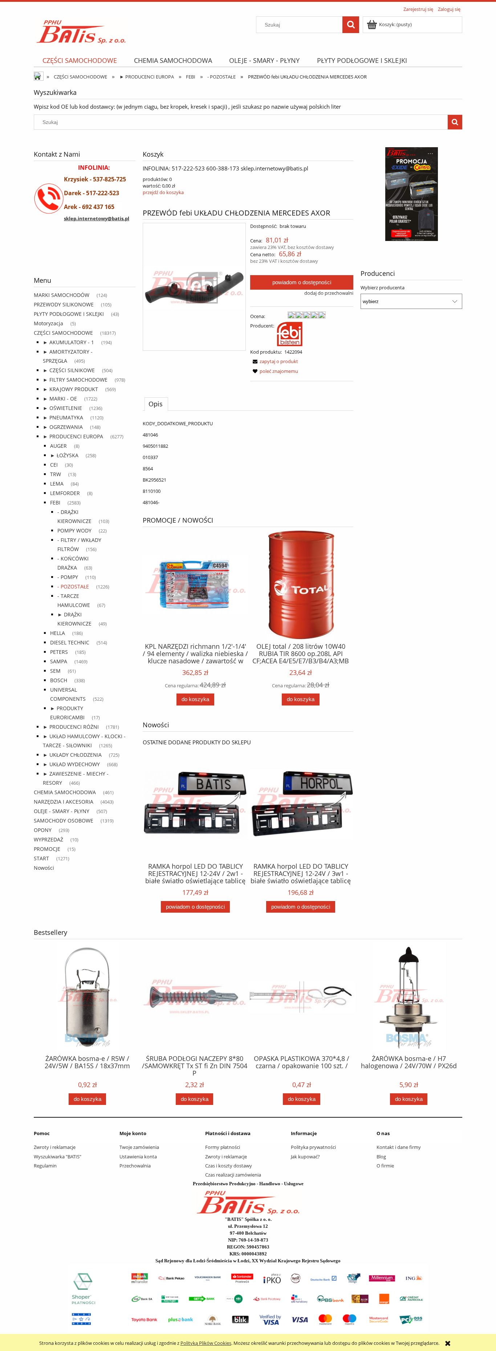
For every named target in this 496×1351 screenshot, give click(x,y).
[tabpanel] (248, 463)
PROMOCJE (47, 848)
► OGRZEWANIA (63, 426)
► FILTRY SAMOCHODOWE (75, 379)
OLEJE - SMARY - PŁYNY (61, 811)
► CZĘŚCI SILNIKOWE (69, 370)
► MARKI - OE (60, 398)
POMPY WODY (74, 530)
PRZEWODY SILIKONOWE (64, 304)
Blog (381, 1156)
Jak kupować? (305, 1156)
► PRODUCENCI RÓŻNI (71, 726)
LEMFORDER (65, 493)
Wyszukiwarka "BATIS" (57, 1156)
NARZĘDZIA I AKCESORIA (63, 801)
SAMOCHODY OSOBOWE (63, 820)
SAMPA (58, 661)
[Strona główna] (81, 29)
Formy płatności (222, 1147)
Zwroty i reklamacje (55, 1147)
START (41, 858)
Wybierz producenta (382, 287)
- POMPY (67, 577)
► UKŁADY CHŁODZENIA (72, 754)
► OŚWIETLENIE (62, 408)
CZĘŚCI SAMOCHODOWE (63, 332)
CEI (54, 464)
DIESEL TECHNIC (69, 642)
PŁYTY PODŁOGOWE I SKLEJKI (69, 313)
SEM (55, 670)
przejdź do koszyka (163, 192)
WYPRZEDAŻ (48, 839)
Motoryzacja (48, 323)
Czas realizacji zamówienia (233, 1174)
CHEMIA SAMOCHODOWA (65, 792)
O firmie (385, 1165)
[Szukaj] (350, 24)
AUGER (58, 445)
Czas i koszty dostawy (228, 1165)
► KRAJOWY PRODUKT (70, 389)
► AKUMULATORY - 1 (68, 342)
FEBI (55, 502)
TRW (55, 474)
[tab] (156, 403)
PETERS (59, 651)
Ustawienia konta (138, 1156)
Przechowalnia (135, 1165)
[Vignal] (61, 257)
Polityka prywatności (313, 1147)
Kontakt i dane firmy (399, 1147)
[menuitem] (79, 60)
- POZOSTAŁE (73, 586)
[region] (84, 257)
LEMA (57, 483)
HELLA (57, 633)
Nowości (44, 867)
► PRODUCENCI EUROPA (73, 436)
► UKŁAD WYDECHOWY (71, 764)
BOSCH (58, 680)
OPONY (43, 830)
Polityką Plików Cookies (205, 1343)
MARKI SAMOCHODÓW (61, 294)
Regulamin (45, 1165)
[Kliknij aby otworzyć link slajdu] (388, 194)
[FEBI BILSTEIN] (290, 333)
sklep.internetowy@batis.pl (96, 218)
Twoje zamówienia (139, 1147)
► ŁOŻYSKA (64, 455)
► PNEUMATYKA (63, 417)
